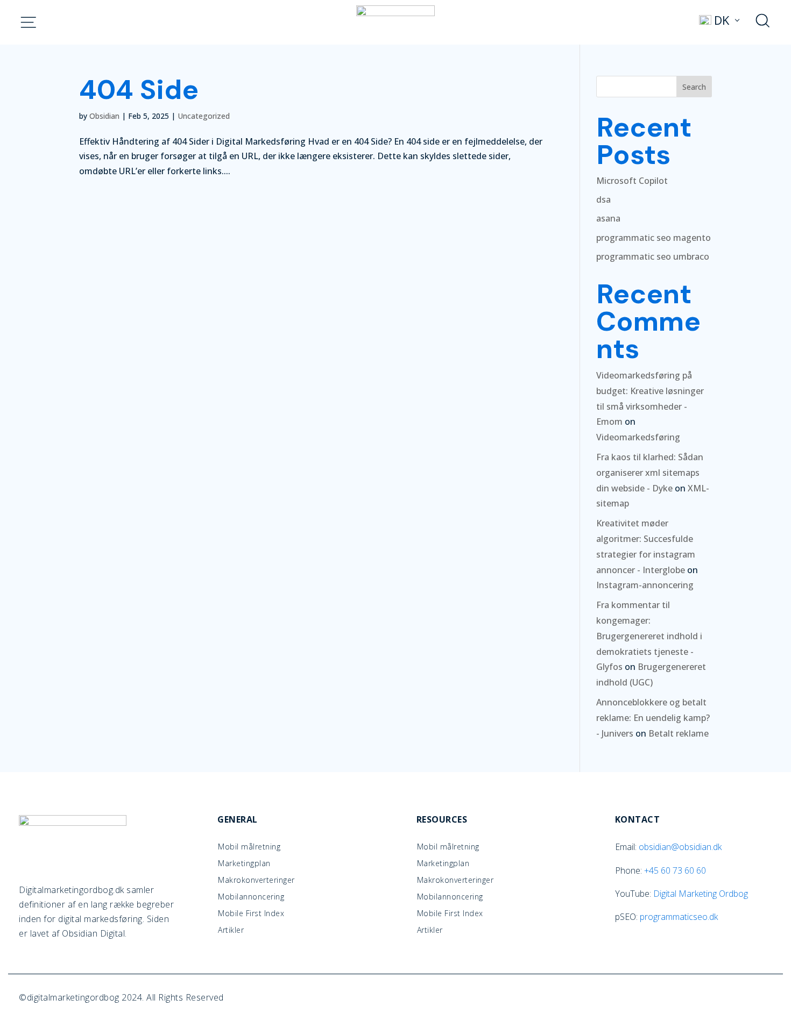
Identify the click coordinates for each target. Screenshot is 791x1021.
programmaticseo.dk (679, 917)
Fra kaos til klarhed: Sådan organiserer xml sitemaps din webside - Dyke (649, 472)
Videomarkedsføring (638, 437)
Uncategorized (204, 116)
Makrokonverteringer (256, 880)
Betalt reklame (678, 733)
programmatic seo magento (653, 238)
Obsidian (104, 116)
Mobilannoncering (251, 897)
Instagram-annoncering (645, 585)
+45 (675, 870)
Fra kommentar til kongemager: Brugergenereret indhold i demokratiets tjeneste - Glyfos (649, 636)
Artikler (231, 930)
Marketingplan (244, 863)
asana (608, 218)
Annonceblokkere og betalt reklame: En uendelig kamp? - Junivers (653, 717)
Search (694, 87)
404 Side (139, 90)
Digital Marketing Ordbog (700, 893)
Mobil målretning (249, 847)
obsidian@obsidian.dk (680, 847)
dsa (603, 199)
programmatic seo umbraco (652, 256)
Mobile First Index (251, 913)
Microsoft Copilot (632, 181)
